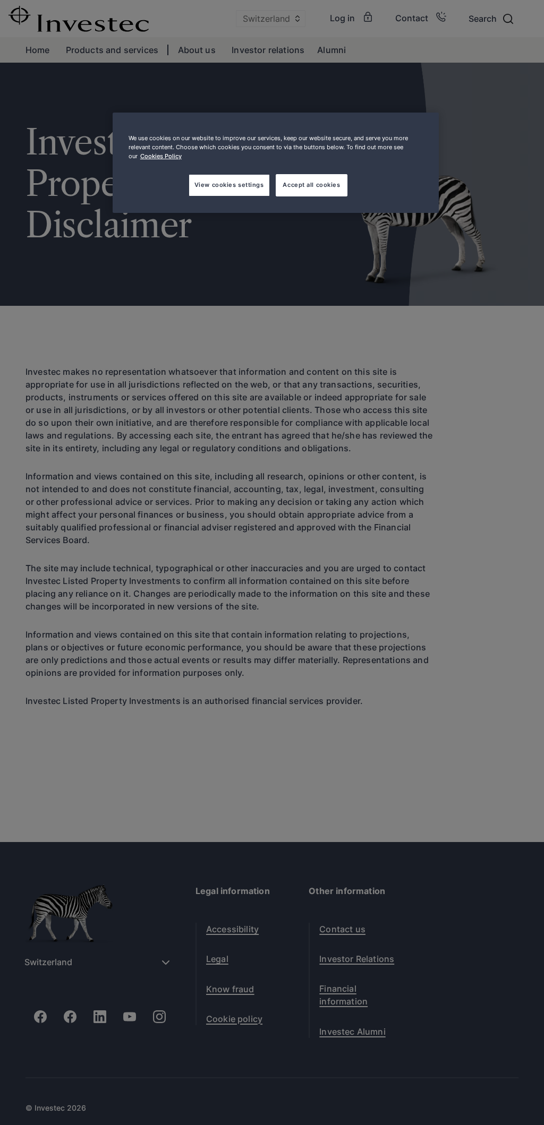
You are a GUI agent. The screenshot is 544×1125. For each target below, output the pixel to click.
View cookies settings (229, 184)
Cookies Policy (161, 156)
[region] (276, 163)
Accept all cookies (311, 184)
